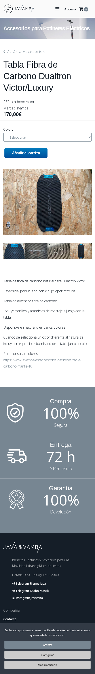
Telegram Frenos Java (30, 583)
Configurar (47, 655)
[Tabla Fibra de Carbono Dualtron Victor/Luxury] (14, 251)
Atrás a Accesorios (25, 51)
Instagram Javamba (29, 598)
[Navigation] (57, 9)
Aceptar (47, 645)
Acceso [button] (70, 9)
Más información (47, 665)
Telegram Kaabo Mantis (32, 591)
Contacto (10, 619)
